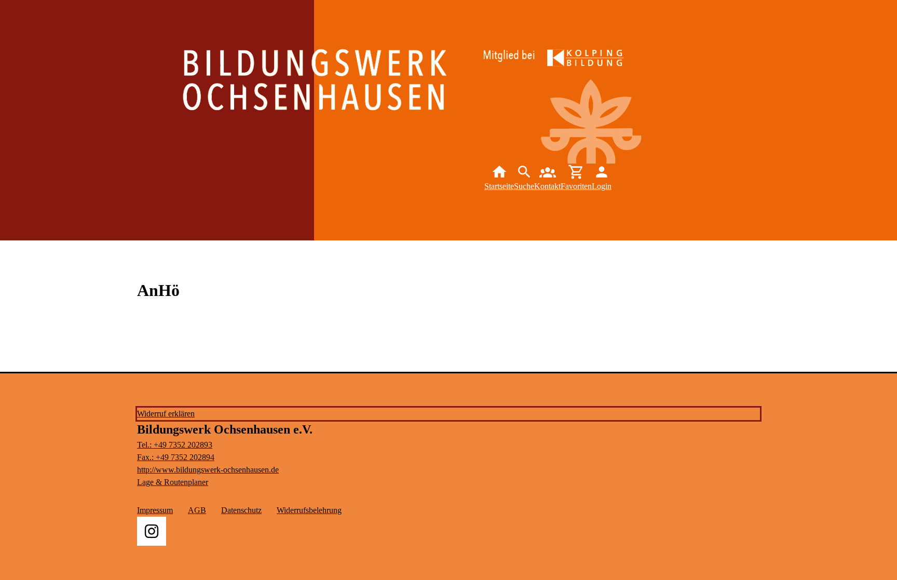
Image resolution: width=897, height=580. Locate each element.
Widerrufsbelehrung (309, 510)
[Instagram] (151, 531)
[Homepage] (387, 95)
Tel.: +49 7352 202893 (174, 444)
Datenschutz (241, 510)
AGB (197, 510)
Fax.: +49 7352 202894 (175, 457)
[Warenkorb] (576, 178)
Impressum (155, 510)
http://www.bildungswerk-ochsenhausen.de (208, 469)
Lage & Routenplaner (172, 482)
